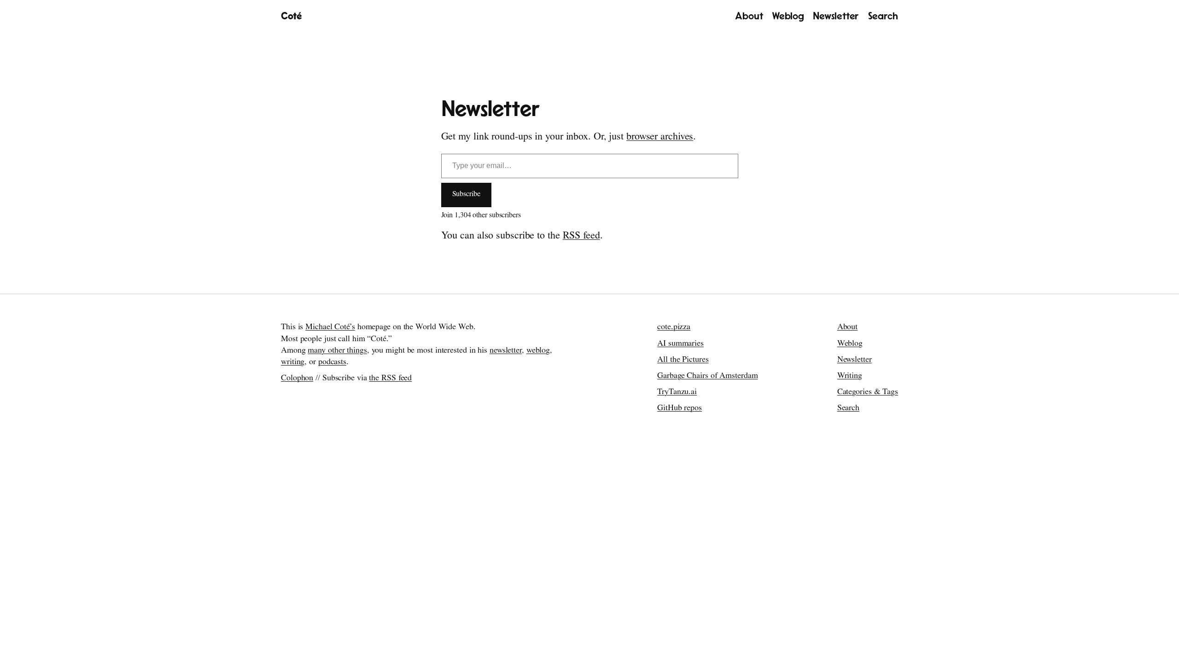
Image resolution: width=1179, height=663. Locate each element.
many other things (337, 351)
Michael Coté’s (330, 328)
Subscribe (466, 194)
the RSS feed (390, 379)
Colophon (297, 379)
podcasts (332, 363)
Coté (291, 16)
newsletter (506, 351)
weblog (538, 351)
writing (292, 363)
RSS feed (581, 237)
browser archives (659, 138)
